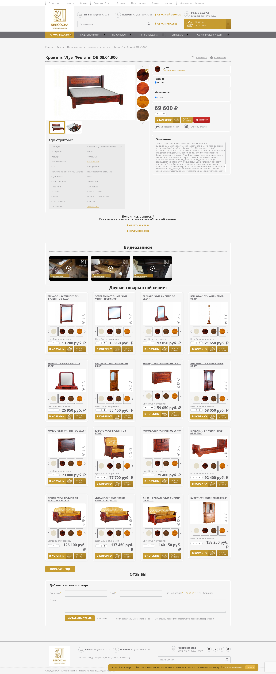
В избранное (201, 57)
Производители (138, 3)
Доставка (121, 3)
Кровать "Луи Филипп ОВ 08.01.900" (206, 432)
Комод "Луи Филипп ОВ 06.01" (162, 363)
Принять (250, 667)
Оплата (155, 3)
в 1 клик (187, 119)
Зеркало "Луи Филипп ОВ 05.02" (64, 365)
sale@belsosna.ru (96, 14)
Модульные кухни (89, 34)
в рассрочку (202, 119)
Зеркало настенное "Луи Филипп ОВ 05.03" (63, 297)
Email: (113, 593)
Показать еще (60, 569)
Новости (70, 3)
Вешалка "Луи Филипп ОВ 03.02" (111, 365)
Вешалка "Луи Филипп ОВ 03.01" (206, 297)
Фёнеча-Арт (93, 161)
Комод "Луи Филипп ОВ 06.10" (162, 430)
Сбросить (103, 618)
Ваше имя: (56, 593)
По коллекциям (59, 34)
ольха (160, 97)
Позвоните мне (139, 230)
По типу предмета (148, 34)
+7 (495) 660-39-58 (137, 14)
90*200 (160, 82)
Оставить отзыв (80, 618)
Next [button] (143, 123)
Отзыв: (54, 600)
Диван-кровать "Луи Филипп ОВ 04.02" (161, 499)
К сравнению (220, 57)
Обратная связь (167, 23)
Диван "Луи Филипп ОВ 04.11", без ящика (63, 499)
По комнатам (119, 34)
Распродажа (177, 34)
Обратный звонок (169, 14)
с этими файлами (233, 667)
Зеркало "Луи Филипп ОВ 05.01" (159, 297)
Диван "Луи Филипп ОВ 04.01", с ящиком (110, 499)
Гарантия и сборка (102, 3)
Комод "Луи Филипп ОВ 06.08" (67, 430)
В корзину (164, 119)
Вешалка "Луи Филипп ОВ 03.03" (206, 365)
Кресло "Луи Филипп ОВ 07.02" (110, 432)
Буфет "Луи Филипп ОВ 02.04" (208, 497)
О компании (54, 3)
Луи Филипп (93, 206)
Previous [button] (143, 66)
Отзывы (83, 3)
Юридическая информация (192, 3)
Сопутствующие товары (209, 34)
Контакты (169, 3)
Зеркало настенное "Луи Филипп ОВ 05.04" (111, 297)
